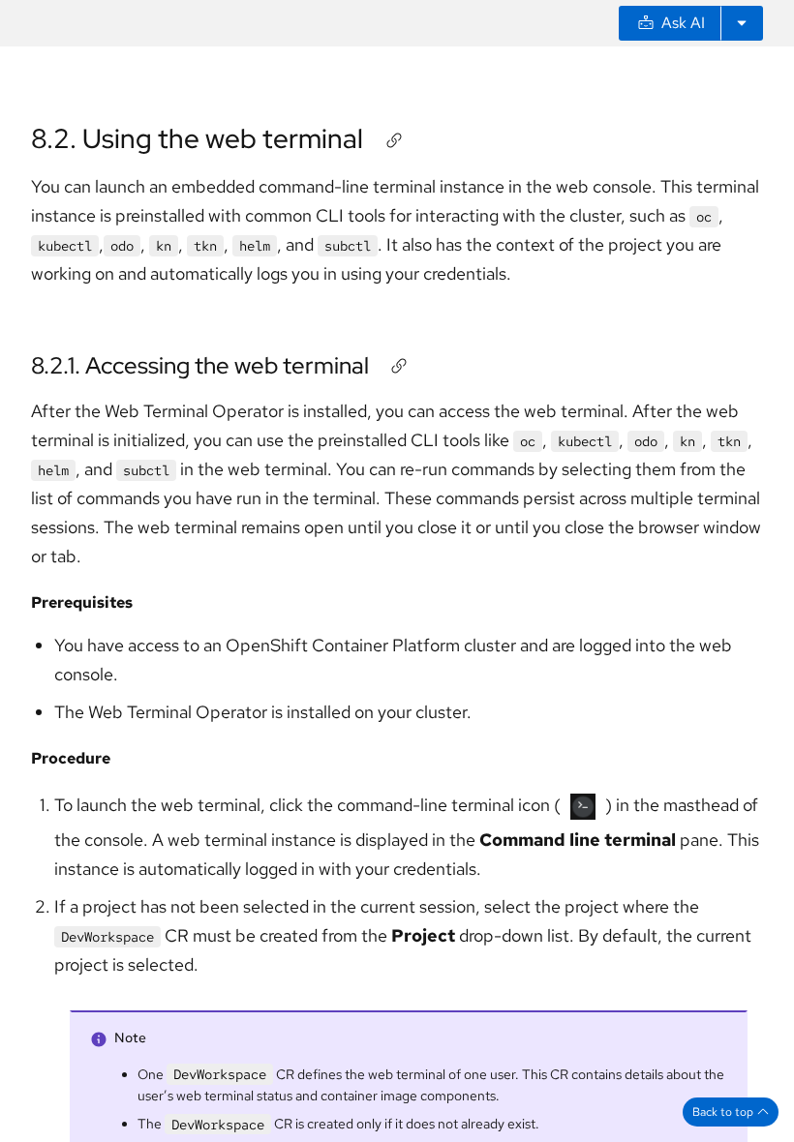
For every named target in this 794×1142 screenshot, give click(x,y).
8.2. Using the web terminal (197, 138)
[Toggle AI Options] (741, 23)
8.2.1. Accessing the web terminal (200, 365)
